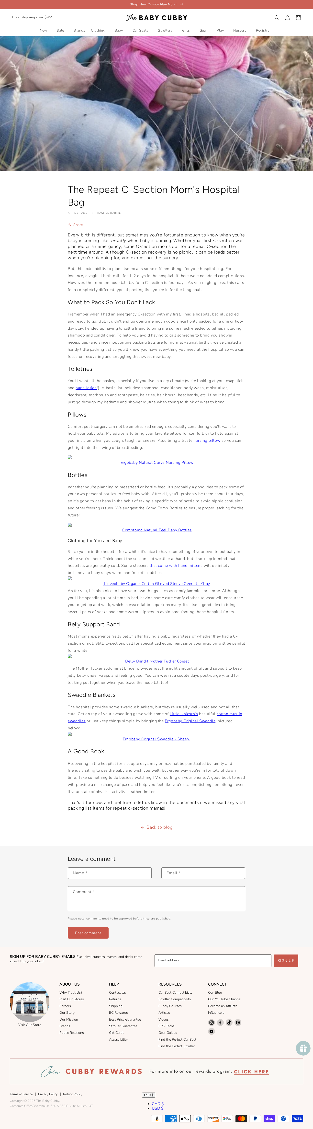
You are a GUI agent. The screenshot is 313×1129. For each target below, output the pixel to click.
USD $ (148, 1095)
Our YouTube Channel (224, 999)
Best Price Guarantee (125, 1019)
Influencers (216, 1012)
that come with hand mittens (176, 565)
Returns (115, 999)
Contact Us (117, 992)
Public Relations (71, 1032)
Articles (164, 1012)
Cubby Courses (170, 1006)
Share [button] (78, 224)
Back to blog (159, 827)
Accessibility (118, 1039)
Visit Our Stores (71, 999)
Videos (163, 1019)
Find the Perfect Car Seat (177, 1039)
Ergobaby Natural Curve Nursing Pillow (157, 462)
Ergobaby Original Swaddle (190, 721)
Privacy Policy (48, 1094)
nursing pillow (206, 440)
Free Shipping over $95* (32, 17)
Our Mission (68, 1019)
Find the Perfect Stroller (176, 1046)
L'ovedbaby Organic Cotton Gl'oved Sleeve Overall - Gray (156, 583)
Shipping (116, 1006)
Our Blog (215, 992)
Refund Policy (72, 1094)
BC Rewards (118, 1012)
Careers (65, 1006)
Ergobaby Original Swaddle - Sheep (156, 739)
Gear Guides (167, 1032)
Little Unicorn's (184, 714)
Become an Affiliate (222, 1006)
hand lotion (86, 388)
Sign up (286, 960)
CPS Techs (166, 1026)
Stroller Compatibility (174, 999)
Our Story (67, 1012)
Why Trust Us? (70, 992)
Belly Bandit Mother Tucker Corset (157, 661)
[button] (277, 17)
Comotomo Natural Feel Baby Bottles (157, 530)
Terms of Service (21, 1094)
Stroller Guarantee (123, 1026)
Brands (64, 1026)
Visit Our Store (29, 1025)
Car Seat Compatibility (175, 992)
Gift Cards (116, 1032)
